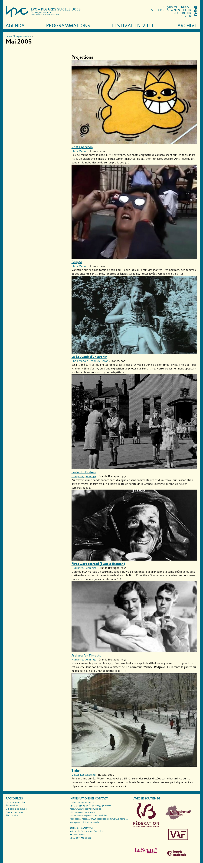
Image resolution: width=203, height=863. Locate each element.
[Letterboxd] (195, 15)
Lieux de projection (16, 802)
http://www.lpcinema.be (83, 812)
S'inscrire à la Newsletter (171, 10)
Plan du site (12, 815)
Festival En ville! (134, 26)
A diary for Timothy (87, 655)
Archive (187, 26)
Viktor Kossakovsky (84, 775)
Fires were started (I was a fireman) (98, 564)
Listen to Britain (84, 472)
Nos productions (14, 812)
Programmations (68, 26)
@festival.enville (91, 822)
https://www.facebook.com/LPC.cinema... (105, 818)
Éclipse (77, 262)
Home (9, 36)
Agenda (15, 26)
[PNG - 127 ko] (178, 818)
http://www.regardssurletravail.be (88, 815)
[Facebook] (195, 8)
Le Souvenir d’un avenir (89, 357)
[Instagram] (195, 12)
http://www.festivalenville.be (85, 808)
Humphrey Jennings (84, 476)
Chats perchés (82, 147)
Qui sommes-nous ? (176, 7)
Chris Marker (80, 151)
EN (189, 16)
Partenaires (12, 805)
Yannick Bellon (99, 361)
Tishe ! (76, 770)
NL (182, 16)
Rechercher (182, 13)
